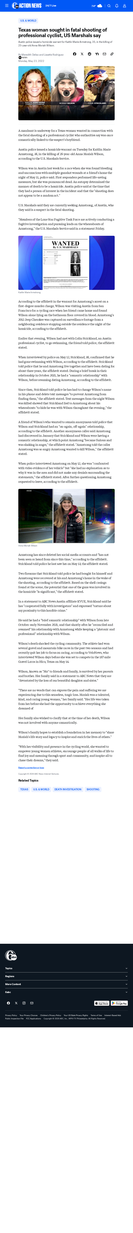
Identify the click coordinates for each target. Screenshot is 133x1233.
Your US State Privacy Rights (76, 1015)
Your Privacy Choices (29, 1015)
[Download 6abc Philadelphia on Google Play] (119, 1003)
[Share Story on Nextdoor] (97, 54)
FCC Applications (33, 1019)
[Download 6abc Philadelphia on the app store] (102, 1003)
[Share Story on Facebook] (74, 54)
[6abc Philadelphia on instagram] (24, 1003)
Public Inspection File (14, 1019)
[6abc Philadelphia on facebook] (8, 1003)
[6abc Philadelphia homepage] (27, 5)
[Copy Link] (112, 54)
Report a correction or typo (31, 767)
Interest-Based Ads (112, 1015)
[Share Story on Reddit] (89, 54)
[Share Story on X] (82, 54)
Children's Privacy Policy (50, 1015)
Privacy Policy (11, 1015)
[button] (6, 5)
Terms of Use (96, 1015)
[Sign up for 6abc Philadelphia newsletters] (32, 1003)
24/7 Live (50, 5)
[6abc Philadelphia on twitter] (16, 1003)
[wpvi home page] (11, 955)
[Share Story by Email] (104, 54)
